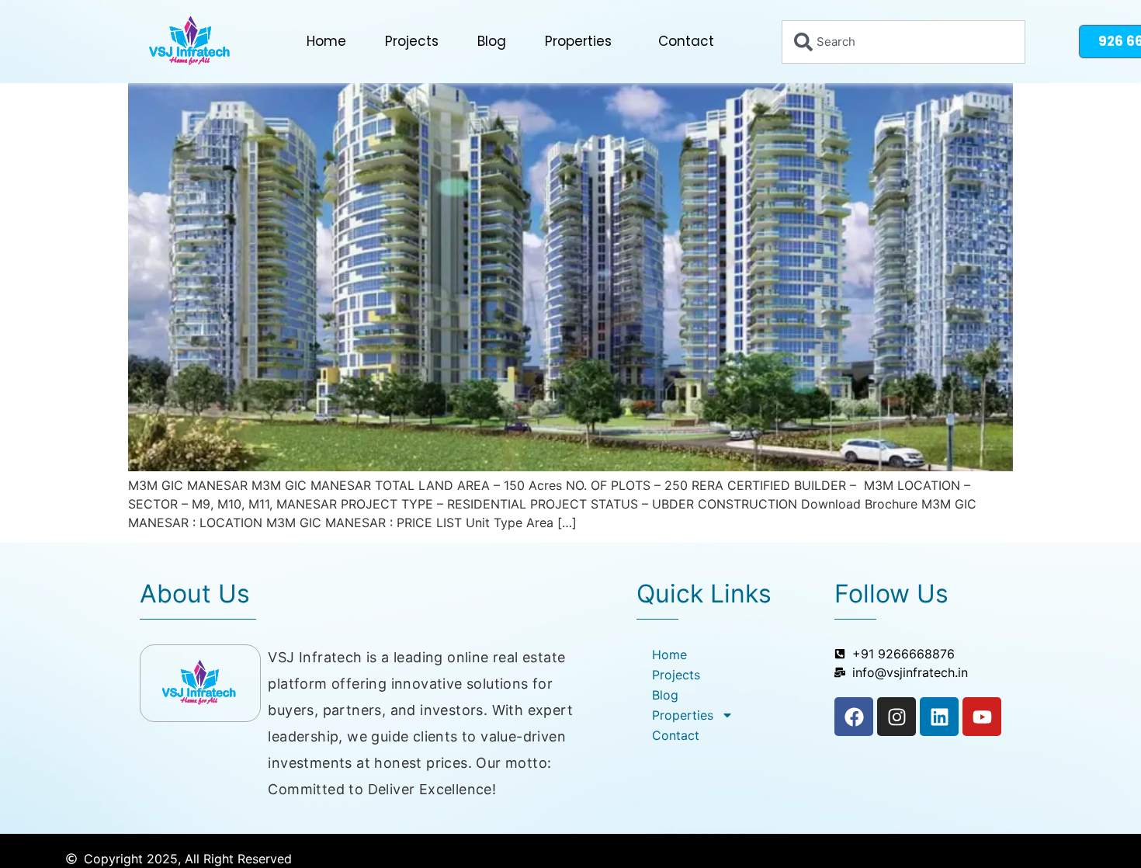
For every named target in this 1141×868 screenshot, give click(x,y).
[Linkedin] (939, 716)
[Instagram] (896, 716)
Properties (578, 41)
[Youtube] (981, 716)
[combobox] (903, 42)
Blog (491, 41)
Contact (686, 41)
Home (326, 41)
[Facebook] (853, 716)
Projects (412, 41)
